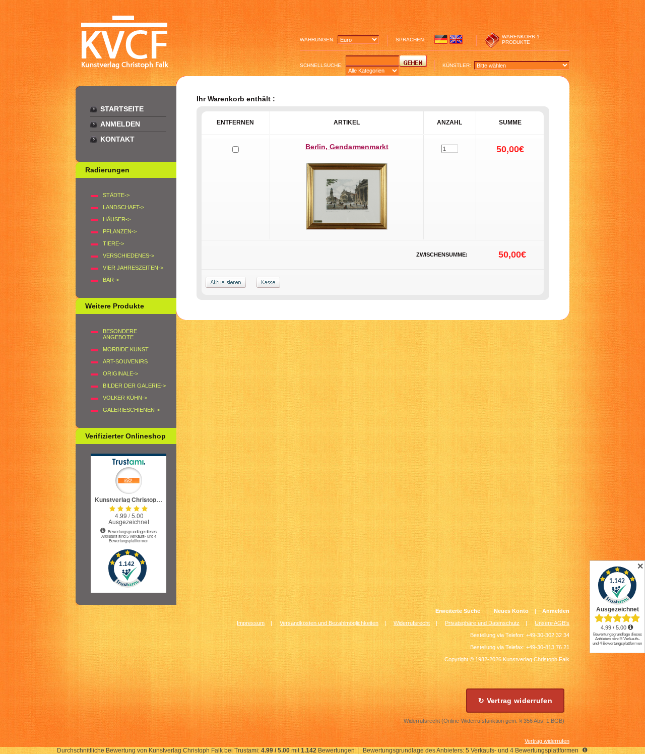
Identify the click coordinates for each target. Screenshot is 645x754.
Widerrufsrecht (412, 623)
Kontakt (117, 139)
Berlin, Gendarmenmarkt (347, 147)
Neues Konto (511, 611)
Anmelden (120, 124)
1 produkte (521, 39)
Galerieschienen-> (131, 410)
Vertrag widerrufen (547, 741)
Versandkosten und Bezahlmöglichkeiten (329, 623)
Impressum (251, 623)
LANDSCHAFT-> (123, 207)
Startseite (122, 109)
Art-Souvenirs (125, 361)
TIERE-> (113, 243)
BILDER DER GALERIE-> (134, 386)
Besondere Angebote (120, 334)
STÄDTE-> (116, 195)
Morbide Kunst (126, 349)
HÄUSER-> (117, 219)
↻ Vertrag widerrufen (515, 701)
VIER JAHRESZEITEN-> (133, 268)
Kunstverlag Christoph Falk (536, 659)
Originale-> (120, 373)
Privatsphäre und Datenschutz (482, 623)
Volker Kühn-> (125, 398)
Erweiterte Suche (457, 611)
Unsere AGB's (552, 623)
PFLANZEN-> (120, 231)
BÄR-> (111, 280)
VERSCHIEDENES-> (128, 256)
